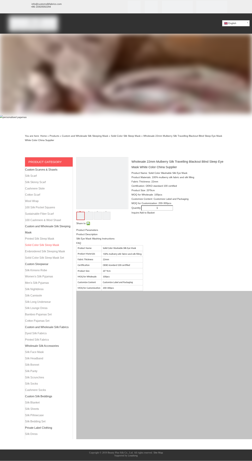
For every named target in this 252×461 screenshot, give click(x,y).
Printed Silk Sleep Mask (39, 238)
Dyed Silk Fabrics (36, 333)
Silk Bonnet (32, 364)
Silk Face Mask (34, 352)
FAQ (78, 243)
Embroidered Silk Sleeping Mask (45, 251)
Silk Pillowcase (34, 415)
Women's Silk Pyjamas (39, 276)
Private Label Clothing (38, 427)
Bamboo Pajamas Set (38, 314)
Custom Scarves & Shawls (41, 169)
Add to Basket (147, 212)
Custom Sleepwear (36, 264)
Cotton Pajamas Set (37, 320)
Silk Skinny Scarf (35, 182)
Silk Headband (34, 358)
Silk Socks (31, 383)
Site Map (158, 452)
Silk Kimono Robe (36, 270)
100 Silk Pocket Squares (40, 207)
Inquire (135, 212)
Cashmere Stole (35, 188)
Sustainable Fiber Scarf (39, 213)
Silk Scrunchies (34, 377)
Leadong (133, 455)
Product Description (87, 234)
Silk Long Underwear (38, 301)
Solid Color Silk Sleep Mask (42, 245)
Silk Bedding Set (35, 421)
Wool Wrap (32, 201)
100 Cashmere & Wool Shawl (43, 220)
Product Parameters (87, 230)
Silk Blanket (32, 402)
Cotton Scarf (32, 194)
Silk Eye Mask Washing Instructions (95, 238)
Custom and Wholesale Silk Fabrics (47, 327)
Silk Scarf (31, 175)
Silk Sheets (32, 408)
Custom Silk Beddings (38, 396)
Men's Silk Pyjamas (37, 282)
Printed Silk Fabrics (37, 339)
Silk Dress (31, 433)
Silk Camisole (33, 295)
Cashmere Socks (35, 390)
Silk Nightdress (34, 289)
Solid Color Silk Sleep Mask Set (44, 257)
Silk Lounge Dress (36, 308)
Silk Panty (31, 371)
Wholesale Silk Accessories (42, 345)
